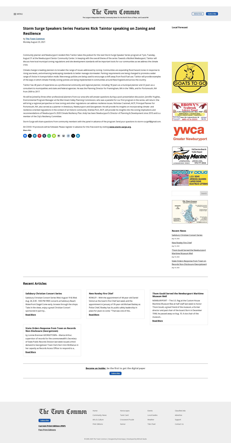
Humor (122, 424)
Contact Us (179, 424)
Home (95, 411)
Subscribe (212, 14)
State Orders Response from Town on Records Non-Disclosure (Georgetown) (51, 329)
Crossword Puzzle (127, 419)
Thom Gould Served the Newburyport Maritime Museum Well (178, 295)
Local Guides (152, 415)
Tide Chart (152, 424)
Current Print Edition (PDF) (52, 426)
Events (150, 411)
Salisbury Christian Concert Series (187, 235)
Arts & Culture (98, 419)
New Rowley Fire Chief (182, 242)
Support (178, 419)
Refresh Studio (142, 439)
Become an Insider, (96, 368)
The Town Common (35, 38)
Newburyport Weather (190, 56)
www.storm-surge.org (120, 127)
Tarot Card (124, 415)
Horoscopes (125, 411)
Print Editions (98, 424)
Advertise (198, 14)
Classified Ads (180, 411)
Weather (151, 419)
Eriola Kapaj (121, 439)
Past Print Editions (47, 429)
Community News (100, 415)
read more (31, 314)
